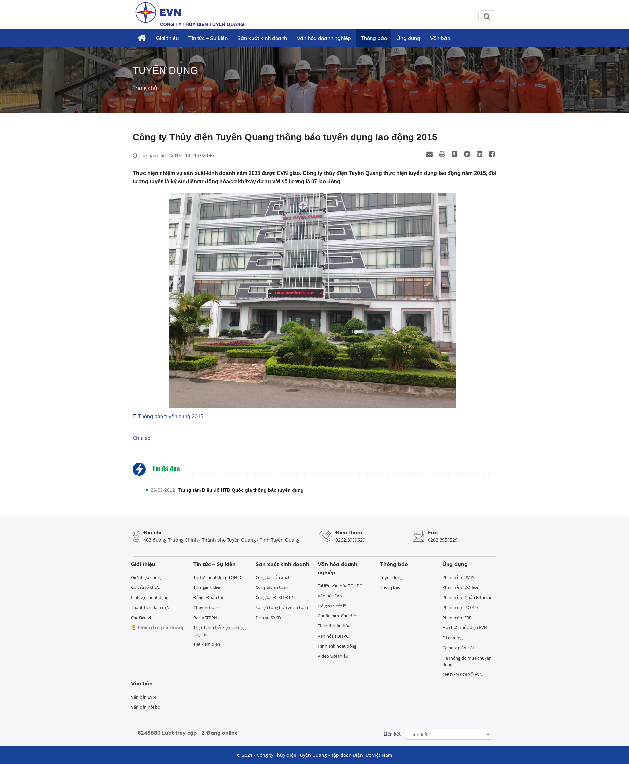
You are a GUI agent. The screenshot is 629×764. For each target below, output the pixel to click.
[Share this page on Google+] (454, 154)
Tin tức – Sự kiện (208, 38)
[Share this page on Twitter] (466, 154)
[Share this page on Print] (442, 154)
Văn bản (440, 38)
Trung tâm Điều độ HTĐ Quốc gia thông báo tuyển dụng (241, 490)
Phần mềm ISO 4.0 (459, 607)
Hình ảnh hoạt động (337, 646)
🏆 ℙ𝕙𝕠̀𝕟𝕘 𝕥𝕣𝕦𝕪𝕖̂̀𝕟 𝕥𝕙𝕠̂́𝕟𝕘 (157, 627)
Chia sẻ (141, 437)
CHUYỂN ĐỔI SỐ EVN (462, 674)
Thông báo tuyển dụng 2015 (170, 416)
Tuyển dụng (391, 577)
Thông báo (374, 38)
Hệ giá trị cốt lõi (332, 606)
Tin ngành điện (207, 587)
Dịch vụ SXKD (268, 618)
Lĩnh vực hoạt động (149, 597)
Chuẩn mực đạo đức (337, 616)
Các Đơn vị (141, 618)
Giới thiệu (167, 38)
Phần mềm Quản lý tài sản (467, 597)
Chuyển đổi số (207, 607)
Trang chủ (145, 88)
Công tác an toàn (272, 587)
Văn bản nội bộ (145, 707)
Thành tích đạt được (150, 607)
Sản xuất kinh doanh (262, 38)
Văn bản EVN (143, 697)
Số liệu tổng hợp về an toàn (282, 607)
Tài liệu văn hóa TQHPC (340, 585)
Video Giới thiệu (333, 656)
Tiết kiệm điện (206, 644)
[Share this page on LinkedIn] (479, 154)
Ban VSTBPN (205, 618)
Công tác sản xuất (273, 577)
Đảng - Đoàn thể (208, 597)
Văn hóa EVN (330, 596)
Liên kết (392, 734)
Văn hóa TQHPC (333, 636)
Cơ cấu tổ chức (145, 587)
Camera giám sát (458, 648)
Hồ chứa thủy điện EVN (464, 627)
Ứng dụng (408, 38)
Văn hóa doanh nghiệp (324, 38)
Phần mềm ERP (457, 618)
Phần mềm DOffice (460, 587)
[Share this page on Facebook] (491, 154)
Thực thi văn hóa (334, 626)
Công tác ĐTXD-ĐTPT (275, 597)
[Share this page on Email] (429, 154)
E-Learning (452, 638)
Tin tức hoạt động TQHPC (217, 577)
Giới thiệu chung (146, 577)
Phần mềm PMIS (458, 577)
